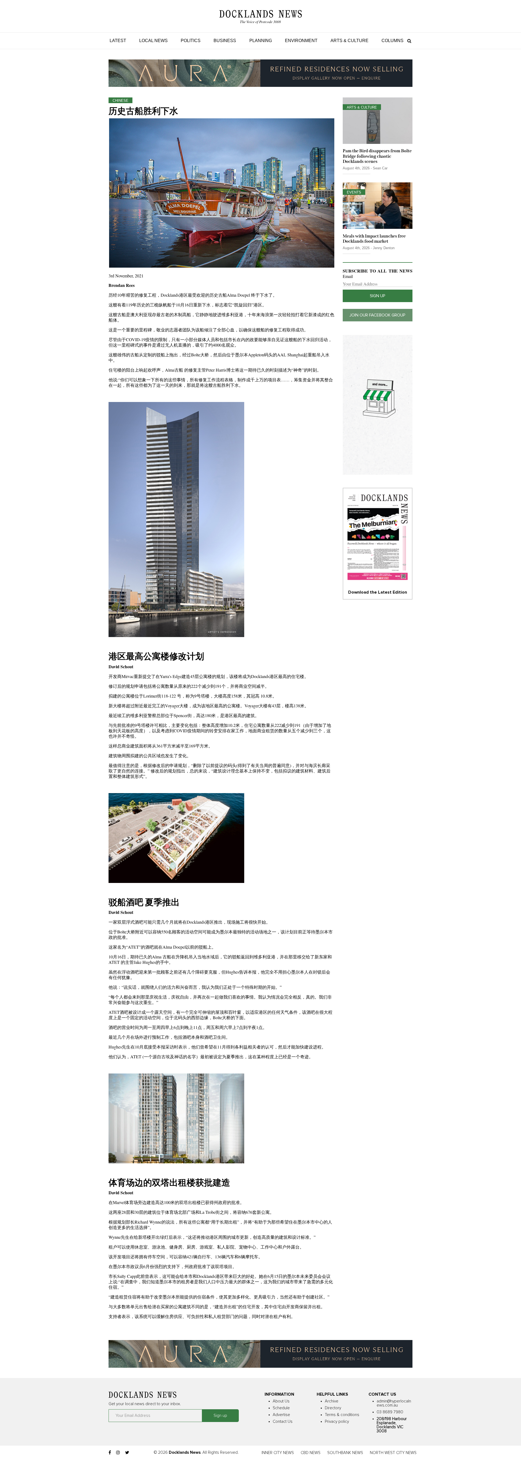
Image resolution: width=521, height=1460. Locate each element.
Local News (153, 40)
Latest (118, 40)
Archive (331, 1401)
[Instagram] (118, 1452)
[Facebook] (110, 1452)
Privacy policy (337, 1422)
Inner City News (278, 1453)
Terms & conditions (342, 1415)
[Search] (408, 40)
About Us (281, 1401)
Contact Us (283, 1422)
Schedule (281, 1408)
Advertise (281, 1415)
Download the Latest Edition (377, 592)
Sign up (377, 296)
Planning (260, 40)
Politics (191, 40)
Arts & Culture (349, 40)
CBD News (310, 1453)
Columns (393, 40)
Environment (301, 40)
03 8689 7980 (390, 1412)
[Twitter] (127, 1452)
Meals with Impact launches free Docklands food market (374, 238)
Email (348, 276)
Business (225, 40)
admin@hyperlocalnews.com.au (394, 1403)
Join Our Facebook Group (377, 315)
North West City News (393, 1453)
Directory (333, 1408)
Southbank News (345, 1453)
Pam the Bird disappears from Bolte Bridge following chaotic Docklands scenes (377, 156)
